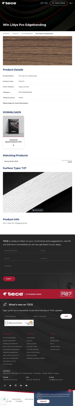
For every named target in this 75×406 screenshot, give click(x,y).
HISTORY (29, 340)
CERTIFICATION (55, 346)
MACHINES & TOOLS (9, 361)
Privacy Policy (16, 399)
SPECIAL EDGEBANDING (10, 358)
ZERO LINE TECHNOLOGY (11, 355)
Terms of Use (29, 399)
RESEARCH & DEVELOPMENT (36, 358)
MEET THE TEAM (32, 355)
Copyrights (18, 401)
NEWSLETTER (54, 340)
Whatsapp (4, 399)
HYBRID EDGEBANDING (10, 343)
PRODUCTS (15, 33)
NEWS (52, 338)
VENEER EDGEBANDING (10, 352)
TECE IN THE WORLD (33, 352)
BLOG (52, 343)
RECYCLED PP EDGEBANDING (12, 346)
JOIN (66, 316)
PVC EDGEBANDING (27, 33)
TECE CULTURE (31, 343)
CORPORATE (31, 338)
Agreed (43, 401)
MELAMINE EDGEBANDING (11, 349)
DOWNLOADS (55, 349)
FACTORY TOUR (32, 346)
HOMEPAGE (6, 33)
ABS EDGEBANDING (9, 340)
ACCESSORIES (7, 364)
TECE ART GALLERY (33, 349)
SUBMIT (8, 279)
